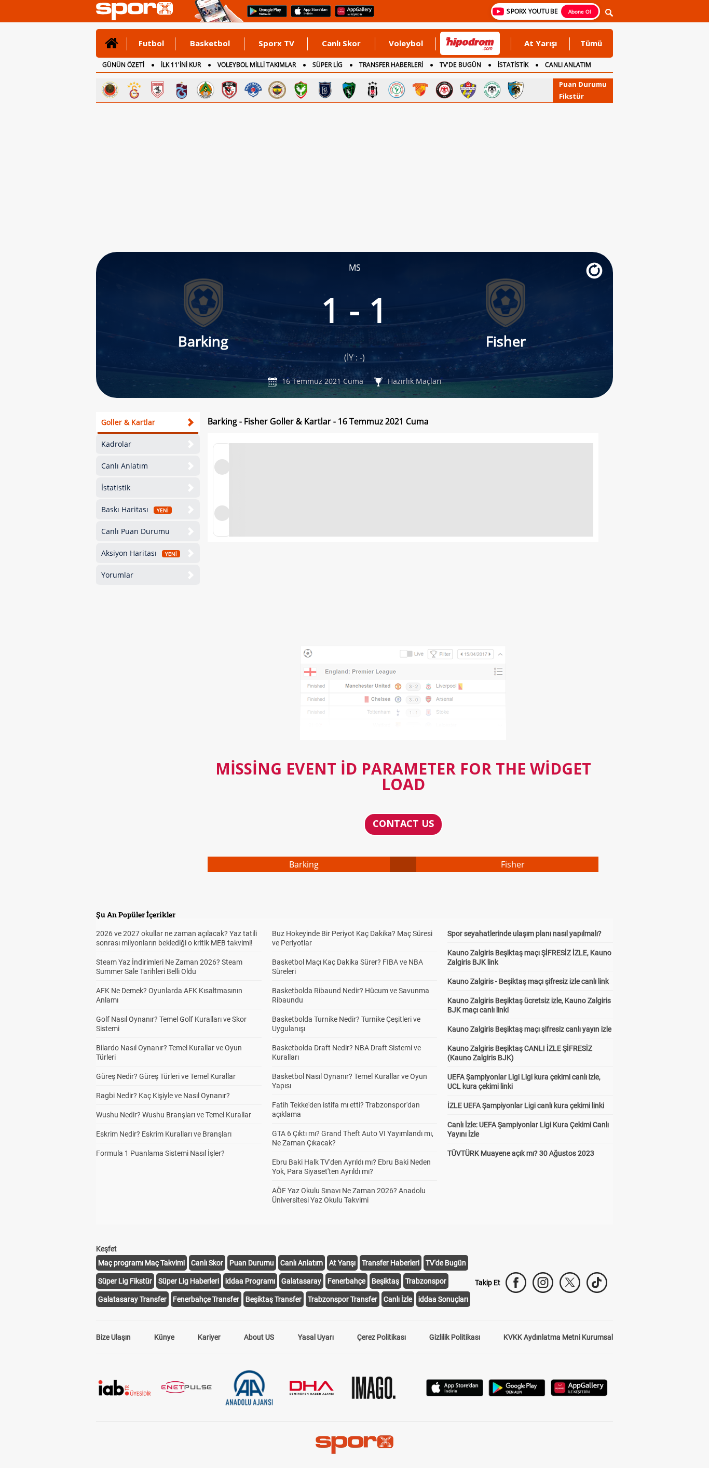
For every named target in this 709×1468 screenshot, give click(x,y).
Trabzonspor (425, 1281)
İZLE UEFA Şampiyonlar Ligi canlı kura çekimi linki (525, 1105)
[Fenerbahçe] (277, 90)
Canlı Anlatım (124, 466)
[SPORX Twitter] (569, 1282)
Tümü (591, 43)
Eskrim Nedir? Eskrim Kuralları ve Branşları (163, 1134)
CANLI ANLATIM (568, 64)
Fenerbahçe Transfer (206, 1299)
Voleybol (406, 43)
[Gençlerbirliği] (110, 90)
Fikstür (571, 96)
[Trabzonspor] (181, 90)
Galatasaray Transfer (132, 1299)
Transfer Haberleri (390, 1263)
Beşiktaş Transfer (274, 1299)
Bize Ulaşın (113, 1337)
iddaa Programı (250, 1281)
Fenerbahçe (346, 1281)
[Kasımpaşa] (253, 90)
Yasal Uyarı (316, 1337)
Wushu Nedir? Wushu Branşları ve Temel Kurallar (173, 1115)
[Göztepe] (420, 90)
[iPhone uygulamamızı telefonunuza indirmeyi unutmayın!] (308, 16)
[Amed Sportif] (301, 90)
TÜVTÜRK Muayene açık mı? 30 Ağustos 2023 (520, 1153)
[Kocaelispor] (349, 90)
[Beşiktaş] (372, 90)
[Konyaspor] (492, 90)
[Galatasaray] (134, 90)
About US (259, 1337)
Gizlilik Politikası (454, 1337)
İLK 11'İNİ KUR (181, 64)
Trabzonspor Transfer (342, 1299)
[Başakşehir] (325, 90)
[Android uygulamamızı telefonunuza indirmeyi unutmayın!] (263, 16)
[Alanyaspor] (205, 90)
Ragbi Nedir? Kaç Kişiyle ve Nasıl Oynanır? (163, 1095)
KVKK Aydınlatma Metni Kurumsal (558, 1337)
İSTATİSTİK (513, 64)
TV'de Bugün (446, 1263)
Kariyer (209, 1337)
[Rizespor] (396, 90)
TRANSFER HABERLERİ (391, 64)
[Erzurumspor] (516, 90)
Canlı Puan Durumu (135, 531)
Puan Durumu (583, 84)
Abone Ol (579, 11)
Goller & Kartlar (128, 422)
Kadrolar (116, 444)
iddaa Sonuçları (443, 1299)
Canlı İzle (398, 1299)
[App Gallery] (579, 1393)
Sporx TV (276, 43)
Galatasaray (301, 1281)
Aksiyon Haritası (139, 553)
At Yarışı (540, 43)
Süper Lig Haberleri (188, 1281)
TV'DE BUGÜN (460, 64)
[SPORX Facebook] (516, 1282)
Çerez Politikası (381, 1337)
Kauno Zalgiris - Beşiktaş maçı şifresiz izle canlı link (528, 981)
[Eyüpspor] (468, 90)
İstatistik (115, 487)
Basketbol (210, 43)
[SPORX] (354, 1444)
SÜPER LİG (327, 64)
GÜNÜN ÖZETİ (123, 64)
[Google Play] (517, 1393)
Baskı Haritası (135, 509)
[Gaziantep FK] (229, 90)
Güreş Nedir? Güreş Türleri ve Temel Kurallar (166, 1076)
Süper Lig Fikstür (125, 1281)
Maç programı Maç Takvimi (141, 1263)
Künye (164, 1337)
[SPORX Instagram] (542, 1282)
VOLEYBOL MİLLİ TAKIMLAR (256, 64)
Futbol (151, 43)
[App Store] (454, 1393)
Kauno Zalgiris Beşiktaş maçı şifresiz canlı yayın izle (529, 1029)
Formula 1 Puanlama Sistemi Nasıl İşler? (160, 1153)
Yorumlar (117, 575)
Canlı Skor (341, 43)
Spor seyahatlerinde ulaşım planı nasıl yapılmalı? (524, 933)
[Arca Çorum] (444, 90)
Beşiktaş (385, 1281)
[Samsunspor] (158, 90)
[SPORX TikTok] (596, 1282)
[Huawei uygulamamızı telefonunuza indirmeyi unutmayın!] (351, 16)
